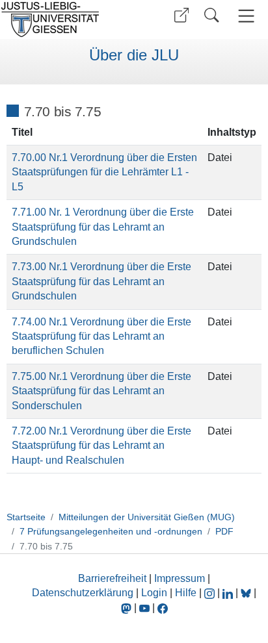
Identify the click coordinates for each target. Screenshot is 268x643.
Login (155, 592)
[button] (181, 15)
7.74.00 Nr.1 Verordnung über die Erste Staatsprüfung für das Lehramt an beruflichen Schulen (101, 336)
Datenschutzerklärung (82, 592)
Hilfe (185, 592)
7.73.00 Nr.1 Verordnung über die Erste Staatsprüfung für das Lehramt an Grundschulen (101, 281)
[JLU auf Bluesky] (247, 592)
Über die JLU (134, 55)
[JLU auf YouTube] (144, 607)
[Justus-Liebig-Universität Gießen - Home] (65, 19)
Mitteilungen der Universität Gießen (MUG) (147, 517)
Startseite (26, 517)
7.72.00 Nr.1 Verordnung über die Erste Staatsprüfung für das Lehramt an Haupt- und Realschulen (101, 445)
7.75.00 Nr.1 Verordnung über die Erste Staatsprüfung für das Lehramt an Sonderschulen (101, 391)
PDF (224, 531)
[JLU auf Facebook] (162, 607)
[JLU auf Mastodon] (127, 607)
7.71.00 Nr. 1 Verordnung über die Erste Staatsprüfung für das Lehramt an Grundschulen (103, 227)
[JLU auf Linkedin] (228, 592)
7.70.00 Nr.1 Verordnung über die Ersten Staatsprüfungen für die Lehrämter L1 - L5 (104, 172)
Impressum (179, 578)
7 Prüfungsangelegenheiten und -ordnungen (111, 531)
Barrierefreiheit (112, 578)
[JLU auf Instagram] (210, 592)
